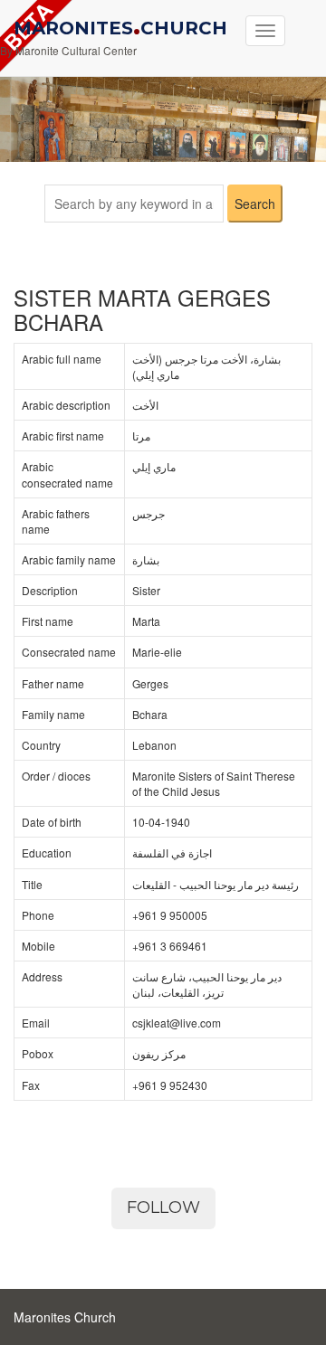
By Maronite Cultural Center (68, 50)
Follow (163, 1207)
